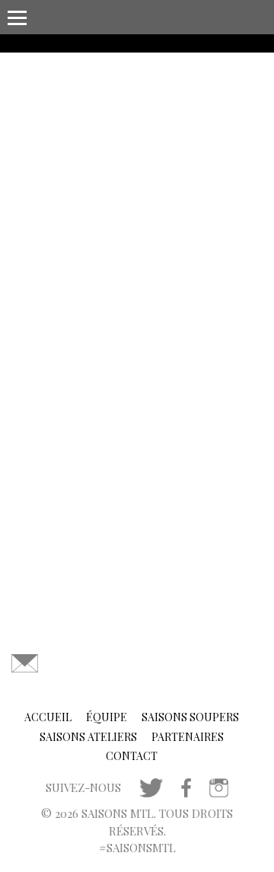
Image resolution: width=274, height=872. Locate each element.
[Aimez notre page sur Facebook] (186, 786)
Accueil (48, 717)
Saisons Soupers (190, 717)
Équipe (106, 717)
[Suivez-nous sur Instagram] (218, 786)
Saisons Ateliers (88, 737)
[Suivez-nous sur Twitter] (151, 786)
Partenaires (187, 737)
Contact (132, 756)
